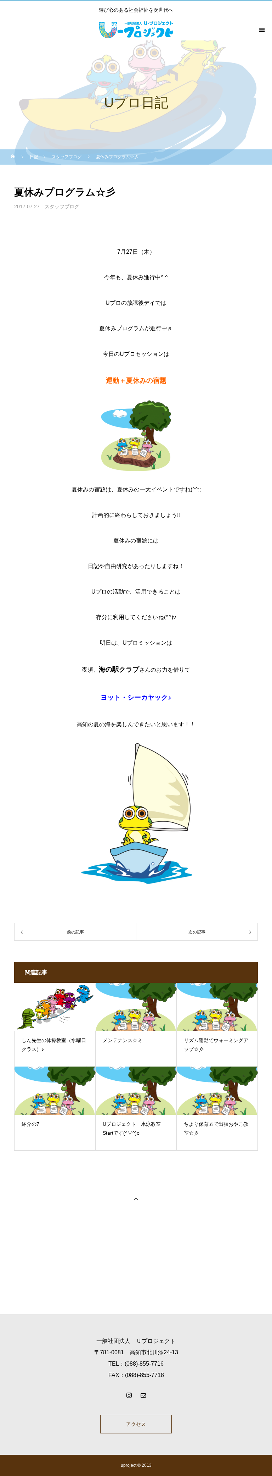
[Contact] (143, 1395)
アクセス (136, 1424)
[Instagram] (128, 1395)
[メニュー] (261, 29)
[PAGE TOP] (136, 1199)
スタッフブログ (62, 206)
